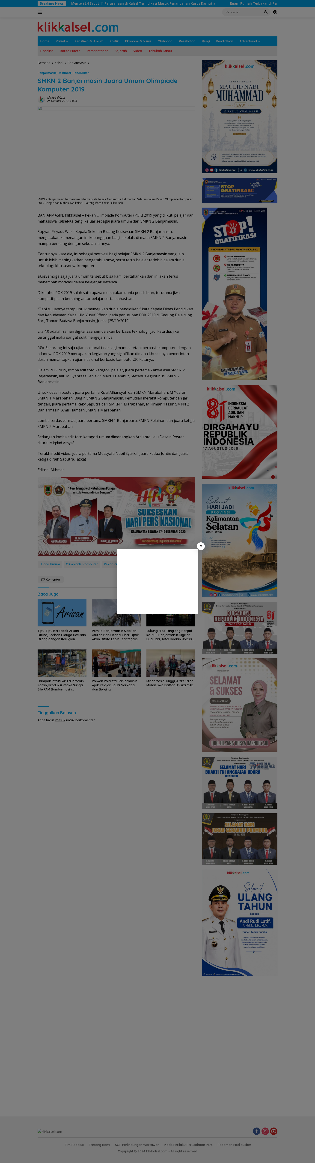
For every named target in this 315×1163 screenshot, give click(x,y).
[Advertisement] (157, 581)
